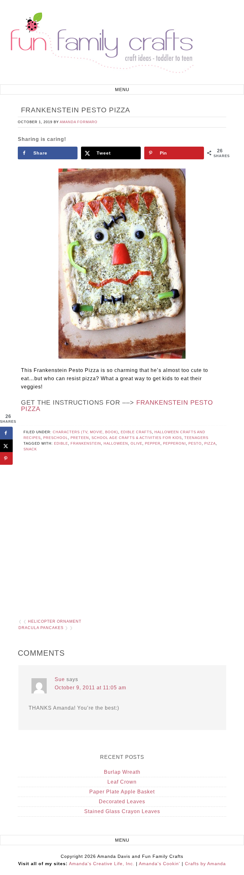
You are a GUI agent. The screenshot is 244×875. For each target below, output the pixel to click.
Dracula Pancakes (41, 628)
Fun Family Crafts (101, 43)
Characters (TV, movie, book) (85, 432)
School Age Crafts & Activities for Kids (137, 438)
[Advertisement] (122, 540)
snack (30, 449)
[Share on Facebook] (6, 433)
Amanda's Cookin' (159, 863)
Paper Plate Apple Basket (122, 791)
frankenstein (86, 443)
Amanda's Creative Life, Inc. (101, 863)
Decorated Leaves (122, 801)
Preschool (55, 438)
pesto (195, 443)
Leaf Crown (122, 782)
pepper (152, 443)
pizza (210, 443)
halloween (116, 443)
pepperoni (174, 443)
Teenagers (196, 438)
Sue (60, 679)
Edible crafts (136, 432)
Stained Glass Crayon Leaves (122, 811)
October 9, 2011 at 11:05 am (90, 687)
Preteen (80, 438)
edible (61, 443)
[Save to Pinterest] (6, 458)
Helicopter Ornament (54, 621)
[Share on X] (6, 446)
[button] (122, 89)
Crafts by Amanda (205, 863)
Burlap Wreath (122, 772)
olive (136, 443)
